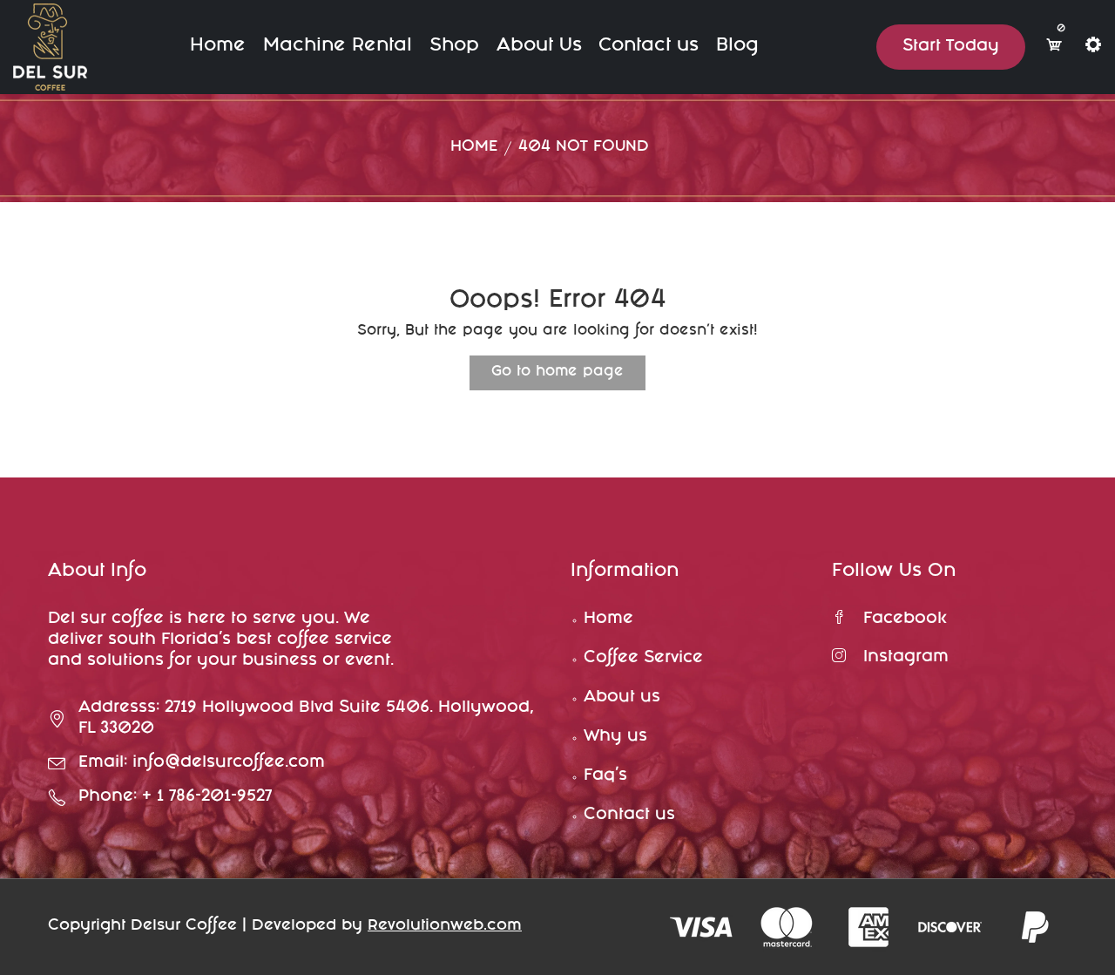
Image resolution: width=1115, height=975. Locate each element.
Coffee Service (643, 658)
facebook (905, 619)
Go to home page (557, 372)
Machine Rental (337, 46)
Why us (615, 737)
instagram (906, 658)
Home (218, 46)
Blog (737, 46)
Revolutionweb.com (445, 926)
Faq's (605, 776)
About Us (539, 46)
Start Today (950, 47)
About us (622, 698)
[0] (1054, 46)
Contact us (648, 46)
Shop (454, 46)
